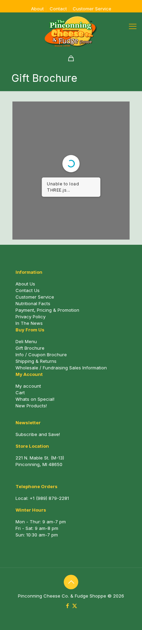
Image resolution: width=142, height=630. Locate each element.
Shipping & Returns (36, 361)
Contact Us (28, 290)
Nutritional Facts (33, 303)
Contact (58, 8)
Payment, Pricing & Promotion (47, 310)
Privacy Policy (30, 316)
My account (28, 386)
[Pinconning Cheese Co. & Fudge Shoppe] (71, 31)
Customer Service (92, 8)
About (37, 8)
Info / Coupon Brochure (41, 354)
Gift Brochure (30, 348)
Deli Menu (26, 341)
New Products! (31, 405)
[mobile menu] (133, 26)
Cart (20, 392)
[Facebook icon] (67, 605)
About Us (25, 284)
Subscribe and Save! (38, 434)
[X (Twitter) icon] (74, 605)
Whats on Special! (35, 399)
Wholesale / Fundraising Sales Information (61, 367)
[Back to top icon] (71, 582)
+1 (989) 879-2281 (49, 498)
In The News (29, 323)
